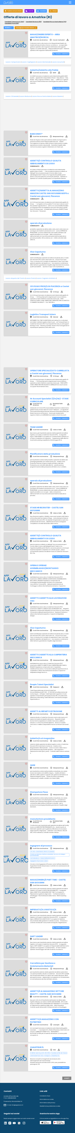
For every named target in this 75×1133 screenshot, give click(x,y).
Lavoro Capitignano (29, 62)
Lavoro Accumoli (58, 62)
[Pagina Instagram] (24, 1123)
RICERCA (8, 28)
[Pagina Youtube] (14, 1123)
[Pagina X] (19, 1123)
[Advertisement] (37, 115)
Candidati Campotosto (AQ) (14, 22)
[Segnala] (68, 40)
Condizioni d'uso (45, 1096)
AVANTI (66, 1078)
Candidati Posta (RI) (11, 23)
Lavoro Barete (57, 96)
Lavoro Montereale (44, 62)
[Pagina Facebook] (10, 1123)
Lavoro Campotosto (13, 62)
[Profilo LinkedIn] (5, 1123)
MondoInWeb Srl (17, 1101)
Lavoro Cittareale (12, 96)
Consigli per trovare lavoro (25, 28)
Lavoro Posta (30, 278)
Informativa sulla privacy (47, 1102)
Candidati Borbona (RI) (33, 22)
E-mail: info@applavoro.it (15, 1105)
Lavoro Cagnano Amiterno (46, 278)
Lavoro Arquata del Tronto (15, 278)
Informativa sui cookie (47, 1099)
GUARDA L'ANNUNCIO (62, 54)
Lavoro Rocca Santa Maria (41, 96)
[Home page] (8, 3)
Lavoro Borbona (25, 96)
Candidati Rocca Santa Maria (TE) (54, 22)
